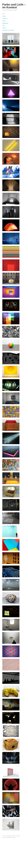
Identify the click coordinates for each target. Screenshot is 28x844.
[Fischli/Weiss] (10, 158)
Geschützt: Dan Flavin (13, 149)
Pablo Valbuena (14, 522)
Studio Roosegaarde (13, 815)
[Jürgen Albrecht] (10, 211)
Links (3, 25)
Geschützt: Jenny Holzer (12, 123)
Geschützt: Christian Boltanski (9, 135)
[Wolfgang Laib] (10, 478)
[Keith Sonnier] (10, 291)
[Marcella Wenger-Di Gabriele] (10, 464)
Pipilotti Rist (15, 176)
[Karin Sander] (10, 278)
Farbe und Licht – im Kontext (14, 6)
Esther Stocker (15, 362)
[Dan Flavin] (10, 145)
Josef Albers (15, 269)
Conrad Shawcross (14, 402)
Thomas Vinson (14, 828)
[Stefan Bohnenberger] (10, 744)
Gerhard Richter (14, 256)
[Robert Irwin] (10, 637)
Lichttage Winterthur (13, 722)
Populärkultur (5, 23)
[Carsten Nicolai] (10, 438)
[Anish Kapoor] (10, 371)
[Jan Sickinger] (10, 571)
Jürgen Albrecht (14, 216)
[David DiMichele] (10, 731)
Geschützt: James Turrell (12, 96)
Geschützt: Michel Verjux (12, 83)
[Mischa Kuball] (10, 385)
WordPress (9, 837)
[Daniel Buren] (10, 531)
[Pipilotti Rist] (10, 171)
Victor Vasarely (15, 655)
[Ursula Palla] (10, 491)
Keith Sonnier (15, 296)
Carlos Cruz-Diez (14, 802)
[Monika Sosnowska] (10, 584)
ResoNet (16, 762)
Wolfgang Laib (15, 482)
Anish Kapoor (15, 376)
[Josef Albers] (10, 265)
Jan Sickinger (15, 575)
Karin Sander (15, 282)
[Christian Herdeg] (10, 451)
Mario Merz (15, 615)
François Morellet (14, 243)
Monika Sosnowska (14, 589)
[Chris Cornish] (10, 345)
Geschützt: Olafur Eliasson (12, 69)
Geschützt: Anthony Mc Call (12, 109)
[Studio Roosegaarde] (10, 811)
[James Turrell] (10, 92)
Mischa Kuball (15, 389)
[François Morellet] (10, 238)
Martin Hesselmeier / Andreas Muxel (11, 508)
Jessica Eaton (15, 322)
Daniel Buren (15, 535)
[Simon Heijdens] (10, 558)
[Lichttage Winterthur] (10, 717)
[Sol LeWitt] (10, 411)
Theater (4, 20)
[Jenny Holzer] (10, 118)
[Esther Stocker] (10, 358)
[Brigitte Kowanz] (10, 198)
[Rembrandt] (10, 704)
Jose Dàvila (15, 775)
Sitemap (4, 27)
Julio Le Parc (15, 189)
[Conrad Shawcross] (10, 398)
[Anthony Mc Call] (10, 105)
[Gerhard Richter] (10, 251)
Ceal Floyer (15, 629)
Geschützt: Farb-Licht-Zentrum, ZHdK (10, 42)
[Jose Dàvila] (10, 771)
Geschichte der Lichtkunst (8, 30)
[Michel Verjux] (10, 78)
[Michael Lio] (10, 225)
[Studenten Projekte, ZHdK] (10, 52)
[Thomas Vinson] (10, 824)
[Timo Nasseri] (10, 331)
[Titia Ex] (10, 784)
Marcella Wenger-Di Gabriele (12, 469)
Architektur (4, 18)
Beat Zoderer (15, 602)
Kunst (3, 13)
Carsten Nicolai (15, 442)
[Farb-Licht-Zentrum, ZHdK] (10, 38)
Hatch (14, 837)
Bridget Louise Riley (13, 669)
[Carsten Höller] (10, 691)
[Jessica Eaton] (10, 318)
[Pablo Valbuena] (10, 518)
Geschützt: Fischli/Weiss (12, 163)
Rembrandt (16, 709)
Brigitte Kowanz (14, 203)
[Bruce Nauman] (10, 305)
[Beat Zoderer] (10, 598)
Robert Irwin (15, 642)
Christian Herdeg (14, 456)
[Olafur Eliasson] (10, 65)
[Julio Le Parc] (10, 185)
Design (3, 16)
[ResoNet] (10, 757)
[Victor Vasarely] (10, 651)
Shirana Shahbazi (14, 549)
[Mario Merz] (10, 611)
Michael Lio (15, 229)
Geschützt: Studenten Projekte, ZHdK (10, 56)
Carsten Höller (15, 695)
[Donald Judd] (10, 424)
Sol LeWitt (16, 416)
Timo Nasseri (15, 336)
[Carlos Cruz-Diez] (10, 797)
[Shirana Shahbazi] (10, 544)
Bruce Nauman (15, 309)
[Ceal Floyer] (10, 624)
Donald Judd (15, 429)
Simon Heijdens (14, 562)
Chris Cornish (15, 349)
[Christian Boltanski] (10, 132)
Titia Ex (16, 788)
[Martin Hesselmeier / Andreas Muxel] (10, 504)
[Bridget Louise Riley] (10, 664)
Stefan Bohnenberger (13, 748)
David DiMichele (14, 735)
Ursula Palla (15, 495)
